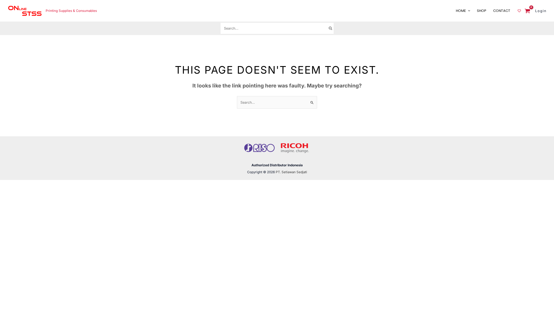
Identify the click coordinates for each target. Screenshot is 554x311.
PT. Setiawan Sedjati (291, 172)
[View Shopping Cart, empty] (526, 11)
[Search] (330, 28)
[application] (468, 11)
